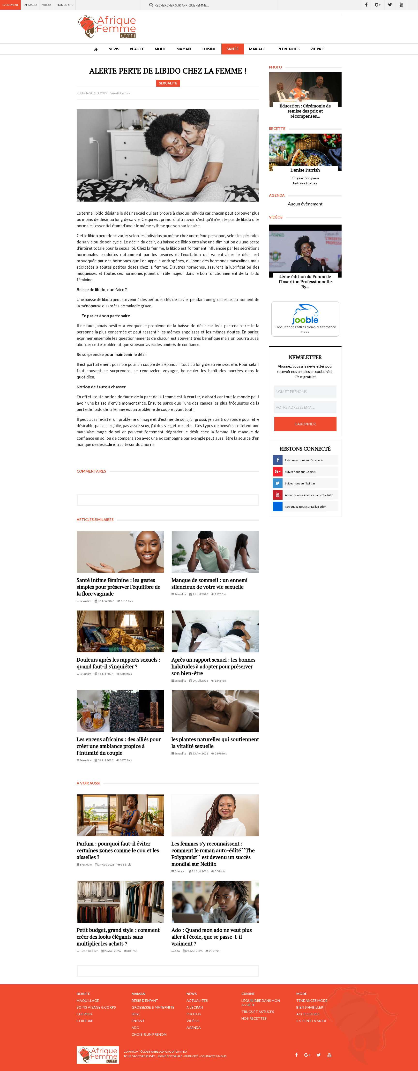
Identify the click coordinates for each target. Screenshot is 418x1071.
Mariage (257, 49)
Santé (233, 49)
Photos (194, 1014)
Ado (135, 1028)
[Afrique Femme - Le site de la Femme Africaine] (107, 26)
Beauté (137, 49)
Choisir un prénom (149, 1034)
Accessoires (308, 1014)
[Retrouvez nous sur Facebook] (366, 5)
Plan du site (65, 4)
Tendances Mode (312, 1000)
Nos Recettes (254, 1018)
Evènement (10, 4)
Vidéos (46, 4)
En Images (30, 4)
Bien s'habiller (309, 1007)
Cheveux (84, 1014)
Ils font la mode (311, 1021)
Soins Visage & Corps (96, 1007)
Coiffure (85, 1021)
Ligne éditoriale (170, 1056)
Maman (184, 49)
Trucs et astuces (257, 1012)
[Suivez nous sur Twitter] (390, 5)
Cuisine (209, 49)
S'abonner (305, 424)
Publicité (191, 1056)
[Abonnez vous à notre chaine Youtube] (401, 5)
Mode (160, 49)
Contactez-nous (213, 1056)
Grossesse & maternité (153, 1007)
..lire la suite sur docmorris (131, 444)
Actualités (197, 1000)
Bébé (136, 1014)
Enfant (138, 1021)
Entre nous (288, 49)
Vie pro (317, 49)
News (114, 49)
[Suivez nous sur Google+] (377, 5)
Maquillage (88, 1000)
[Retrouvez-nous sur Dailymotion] (412, 5)
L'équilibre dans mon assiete (260, 1002)
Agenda (194, 1028)
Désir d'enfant (145, 1000)
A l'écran (195, 1007)
